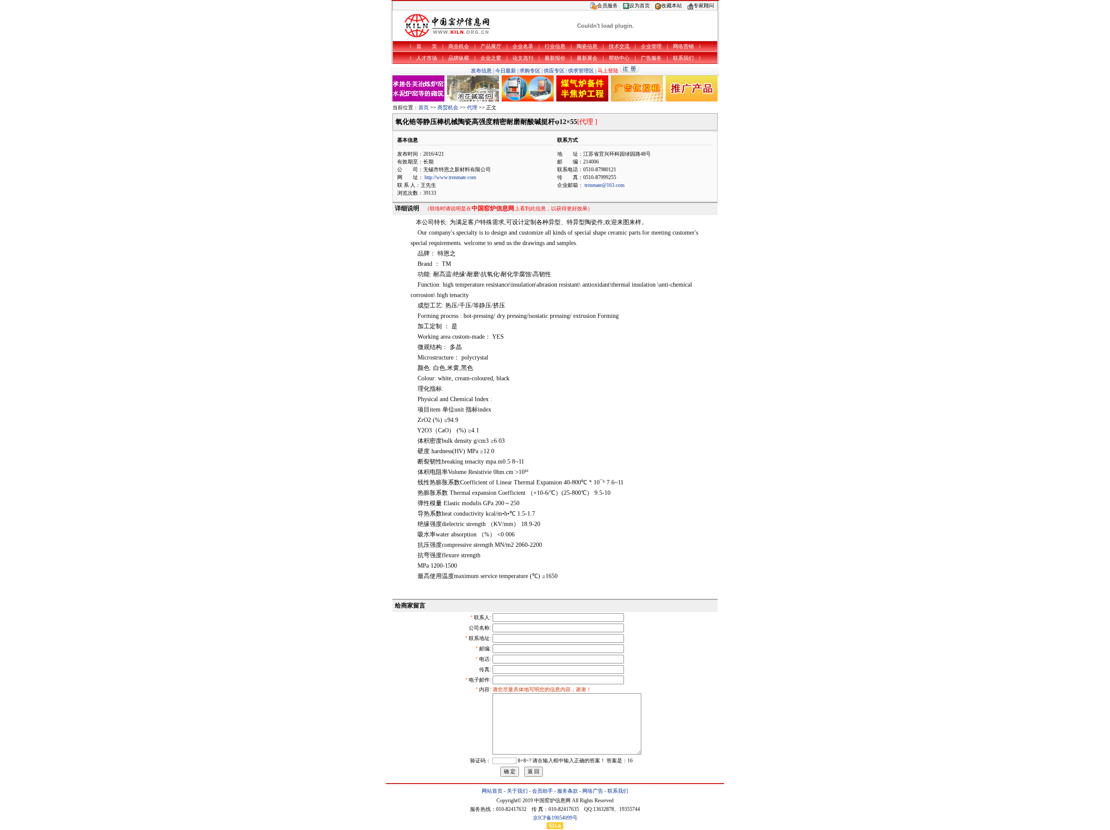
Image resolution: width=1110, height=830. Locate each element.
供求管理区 (581, 71)
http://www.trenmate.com (450, 177)
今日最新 (505, 71)
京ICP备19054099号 (555, 818)
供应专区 (554, 71)
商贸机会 (447, 108)
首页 (423, 108)
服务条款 (567, 791)
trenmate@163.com (604, 185)
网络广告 (592, 791)
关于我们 (517, 791)
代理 (472, 108)
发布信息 (481, 71)
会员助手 (542, 791)
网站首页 (492, 791)
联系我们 (617, 791)
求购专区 (529, 71)
